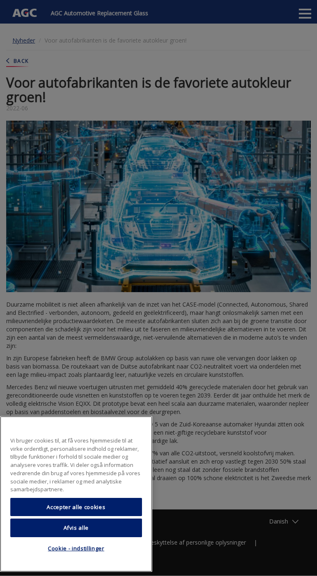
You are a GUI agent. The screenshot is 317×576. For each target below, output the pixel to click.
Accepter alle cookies (76, 507)
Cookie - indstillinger (76, 548)
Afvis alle (76, 527)
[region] (76, 494)
